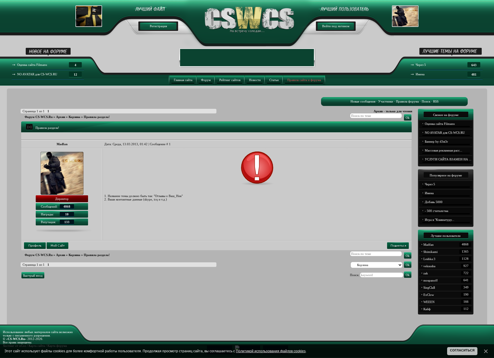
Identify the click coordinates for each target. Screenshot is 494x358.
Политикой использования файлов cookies (271, 351)
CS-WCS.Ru (16, 339)
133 (66, 222)
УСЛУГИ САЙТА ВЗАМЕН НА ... (448, 159)
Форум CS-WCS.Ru (39, 117)
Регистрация (158, 26)
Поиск (426, 101)
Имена (429, 193)
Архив (60, 117)
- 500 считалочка (436, 211)
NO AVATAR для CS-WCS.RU (445, 132)
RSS (436, 101)
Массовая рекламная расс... (443, 150)
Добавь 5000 (434, 202)
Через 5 (430, 184)
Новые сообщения (362, 101)
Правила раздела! (97, 117)
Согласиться (462, 350)
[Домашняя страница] (57, 245)
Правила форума (407, 101)
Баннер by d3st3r (436, 141)
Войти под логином (335, 26)
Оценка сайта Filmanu (440, 123)
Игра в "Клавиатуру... (439, 219)
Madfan (62, 144)
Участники (385, 101)
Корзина (74, 117)
